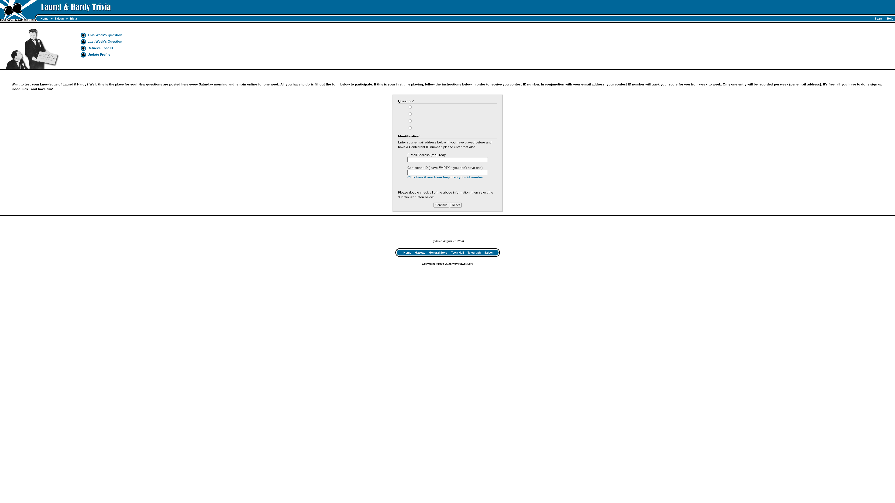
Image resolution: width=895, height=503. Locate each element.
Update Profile (99, 54)
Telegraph (474, 252)
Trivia (73, 18)
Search (879, 18)
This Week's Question (105, 35)
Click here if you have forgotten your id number (445, 177)
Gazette (420, 252)
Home (44, 18)
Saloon (59, 18)
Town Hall (457, 252)
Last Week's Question (105, 41)
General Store (438, 252)
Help (890, 18)
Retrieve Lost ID (100, 48)
